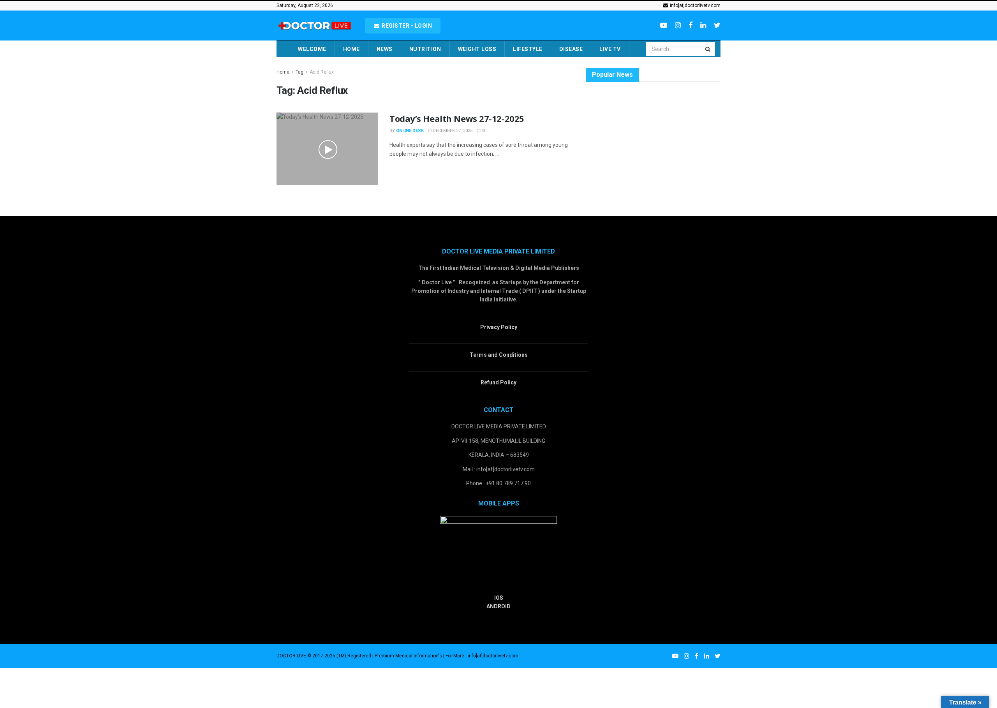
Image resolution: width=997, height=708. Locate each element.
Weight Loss (477, 49)
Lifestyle (528, 49)
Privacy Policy (498, 327)
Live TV (610, 49)
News (385, 49)
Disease (571, 49)
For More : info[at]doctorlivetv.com (482, 656)
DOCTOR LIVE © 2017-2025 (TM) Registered (324, 656)
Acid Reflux (322, 72)
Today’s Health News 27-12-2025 (456, 118)
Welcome (312, 49)
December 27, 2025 (452, 130)
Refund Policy (498, 382)
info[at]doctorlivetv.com (694, 5)
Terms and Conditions (499, 355)
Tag (299, 72)
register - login (406, 26)
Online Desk (410, 130)
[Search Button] (708, 49)
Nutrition (425, 49)
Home (351, 49)
